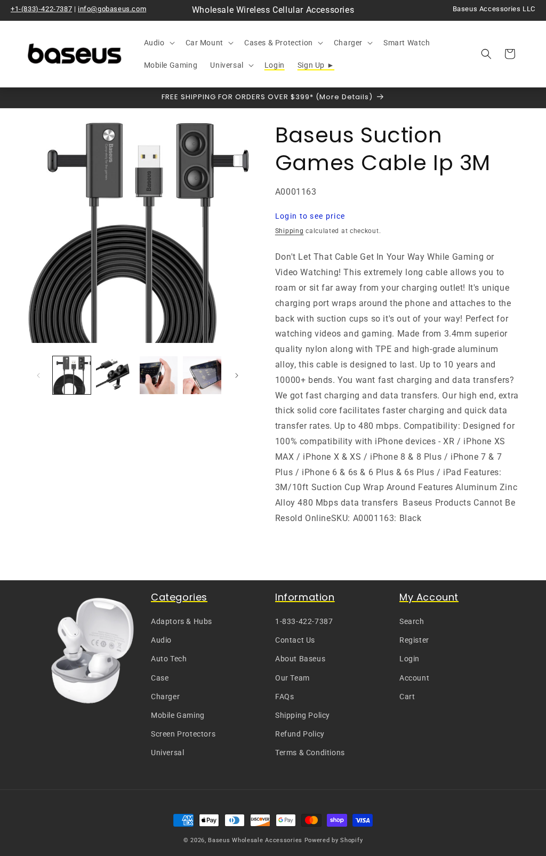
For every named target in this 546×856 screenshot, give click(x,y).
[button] (158, 42)
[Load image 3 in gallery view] (159, 375)
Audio (161, 640)
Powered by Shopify (333, 840)
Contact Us (295, 640)
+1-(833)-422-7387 (41, 9)
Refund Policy (300, 734)
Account (414, 678)
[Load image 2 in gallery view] (115, 375)
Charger (165, 696)
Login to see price (310, 216)
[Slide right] (236, 375)
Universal (167, 752)
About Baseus (300, 658)
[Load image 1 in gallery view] (72, 375)
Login (409, 658)
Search (411, 621)
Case (159, 678)
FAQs (284, 696)
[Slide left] (38, 375)
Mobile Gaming (178, 715)
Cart (407, 696)
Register (414, 640)
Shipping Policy (302, 715)
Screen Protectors (183, 734)
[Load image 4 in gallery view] (202, 375)
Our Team (292, 678)
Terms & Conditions (310, 752)
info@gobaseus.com (112, 9)
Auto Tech (169, 658)
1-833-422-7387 (304, 621)
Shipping (289, 231)
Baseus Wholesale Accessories (255, 840)
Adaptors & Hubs (181, 621)
